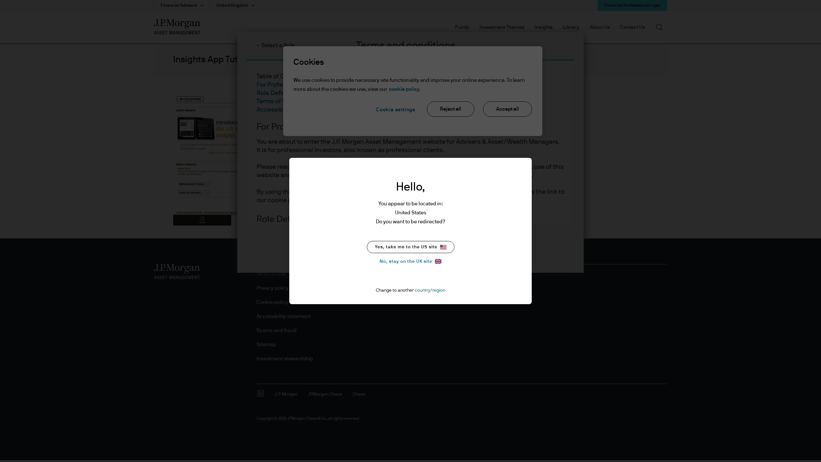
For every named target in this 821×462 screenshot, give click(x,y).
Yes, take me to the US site (406, 247)
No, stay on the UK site (406, 261)
